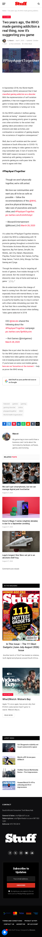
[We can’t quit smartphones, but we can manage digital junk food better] (21, 473)
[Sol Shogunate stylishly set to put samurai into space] (8, 747)
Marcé (11, 41)
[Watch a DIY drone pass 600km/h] (8, 760)
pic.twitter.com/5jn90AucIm (18, 331)
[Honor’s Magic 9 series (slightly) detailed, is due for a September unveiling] (21, 507)
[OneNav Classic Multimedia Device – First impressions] (8, 772)
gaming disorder (9, 407)
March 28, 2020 (28, 225)
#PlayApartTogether (24, 211)
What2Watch (7, 694)
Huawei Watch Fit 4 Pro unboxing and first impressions (26, 785)
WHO (21, 411)
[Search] (38, 3)
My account (33, 924)
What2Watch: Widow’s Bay (16, 699)
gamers (15, 404)
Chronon (32, 930)
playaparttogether (10, 411)
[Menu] (3, 3)
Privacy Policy (22, 894)
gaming (23, 404)
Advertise (20, 924)
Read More (8, 715)
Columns (6, 17)
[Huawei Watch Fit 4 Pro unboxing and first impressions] (8, 785)
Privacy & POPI (30, 921)
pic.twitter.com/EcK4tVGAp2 (18, 215)
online (20, 407)
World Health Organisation (13, 415)
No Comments (16, 44)
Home (4, 11)
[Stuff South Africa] (21, 4)
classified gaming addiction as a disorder (18, 94)
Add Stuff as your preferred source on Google (22, 381)
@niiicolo (14, 321)
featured (7, 404)
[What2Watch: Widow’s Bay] (21, 682)
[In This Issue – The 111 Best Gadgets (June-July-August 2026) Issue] (21, 615)
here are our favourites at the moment (18, 366)
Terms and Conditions (12, 921)
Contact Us (9, 924)
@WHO (32, 201)
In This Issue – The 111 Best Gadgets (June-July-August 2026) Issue (21, 647)
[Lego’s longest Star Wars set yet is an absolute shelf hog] (21, 541)
